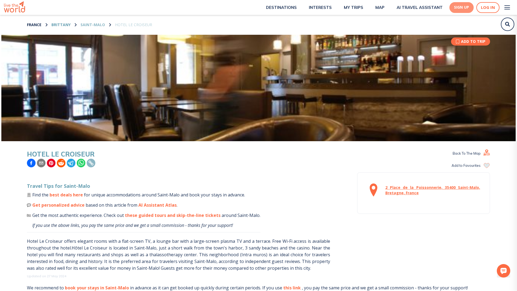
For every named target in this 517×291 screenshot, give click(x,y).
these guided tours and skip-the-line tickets (173, 215)
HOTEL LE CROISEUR (133, 24)
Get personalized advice (58, 205)
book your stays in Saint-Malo (97, 288)
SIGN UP (461, 7)
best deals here (66, 195)
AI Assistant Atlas (157, 205)
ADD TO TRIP (473, 41)
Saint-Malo (93, 24)
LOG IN (488, 7)
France (34, 24)
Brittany (61, 24)
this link (292, 288)
